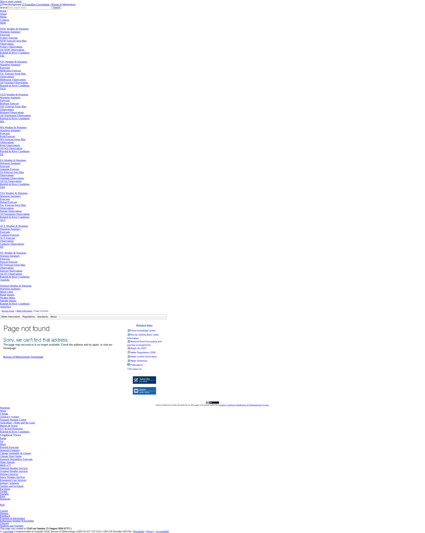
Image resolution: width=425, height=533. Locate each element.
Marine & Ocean (9, 425)
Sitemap (4, 513)
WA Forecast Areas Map (13, 139)
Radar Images (7, 294)
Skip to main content (11, 1)
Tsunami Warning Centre (13, 419)
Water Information (24, 311)
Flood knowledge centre (143, 330)
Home (3, 10)
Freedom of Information (12, 518)
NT (2, 247)
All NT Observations (11, 273)
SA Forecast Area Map (12, 172)
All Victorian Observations (14, 82)
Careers (4, 510)
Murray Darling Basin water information (143, 336)
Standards (42, 316)
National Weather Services (14, 468)
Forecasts (5, 34)
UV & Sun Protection (11, 428)
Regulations (28, 316)
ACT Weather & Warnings (14, 226)
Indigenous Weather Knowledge (17, 520)
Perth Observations (10, 145)
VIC (2, 55)
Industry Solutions (9, 483)
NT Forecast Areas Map (12, 264)
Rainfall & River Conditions (15, 52)
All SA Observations (11, 181)
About (3, 13)
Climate (4, 413)
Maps (3, 444)
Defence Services (9, 474)
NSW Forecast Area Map (13, 40)
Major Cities (6, 291)
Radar (3, 438)
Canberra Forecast (9, 235)
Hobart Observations (11, 211)
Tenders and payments (11, 486)
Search (3, 7)
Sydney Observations (11, 46)
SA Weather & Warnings (13, 160)
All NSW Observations (12, 49)
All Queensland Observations (15, 115)
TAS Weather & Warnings (14, 193)
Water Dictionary (139, 360)
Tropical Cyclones (9, 416)
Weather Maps (7, 297)
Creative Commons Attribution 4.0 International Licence (243, 405)
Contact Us (136, 369)
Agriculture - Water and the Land (17, 422)
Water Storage (7, 462)
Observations (7, 43)
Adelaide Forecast (9, 169)
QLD (3, 88)
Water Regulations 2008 (143, 352)
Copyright (8, 531)
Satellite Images (8, 300)
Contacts (4, 19)
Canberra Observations (12, 244)
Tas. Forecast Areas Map (13, 205)
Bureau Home (8, 311)
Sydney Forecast (8, 37)
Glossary (4, 523)
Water (3, 410)
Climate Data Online (11, 456)
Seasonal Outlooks (10, 450)
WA (2, 121)
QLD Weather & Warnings (14, 94)
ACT (2, 220)
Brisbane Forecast (9, 103)
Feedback (5, 515)
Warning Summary (10, 255)
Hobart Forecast (8, 202)
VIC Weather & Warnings (13, 61)
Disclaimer (138, 531)
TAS (2, 187)
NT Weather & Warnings (13, 252)
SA (1, 154)
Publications (136, 365)
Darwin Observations (11, 270)
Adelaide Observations (12, 178)
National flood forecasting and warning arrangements (144, 343)
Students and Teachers (11, 525)
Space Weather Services (12, 477)
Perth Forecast (7, 136)
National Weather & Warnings (16, 285)
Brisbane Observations (12, 112)
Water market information (143, 356)
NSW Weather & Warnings (14, 28)
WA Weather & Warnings (13, 127)
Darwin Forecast (8, 261)
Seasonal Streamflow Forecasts (16, 459)
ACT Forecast (7, 238)
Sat (1, 441)
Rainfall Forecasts (9, 447)
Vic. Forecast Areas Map (13, 73)
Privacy (150, 531)
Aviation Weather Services (14, 471)
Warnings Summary (10, 31)
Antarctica (5, 306)
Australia (4, 279)
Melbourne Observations (13, 79)
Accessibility (162, 531)
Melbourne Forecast (10, 70)
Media (3, 16)
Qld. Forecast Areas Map (13, 106)
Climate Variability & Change (15, 453)
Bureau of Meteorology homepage (23, 357)
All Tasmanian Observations (15, 214)
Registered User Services (13, 480)
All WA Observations (11, 148)
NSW (3, 22)
